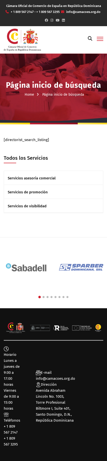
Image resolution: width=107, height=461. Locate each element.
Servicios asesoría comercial (31, 178)
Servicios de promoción (28, 192)
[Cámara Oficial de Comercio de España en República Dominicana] (22, 39)
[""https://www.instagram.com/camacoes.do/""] (52, 20)
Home (29, 94)
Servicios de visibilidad (27, 206)
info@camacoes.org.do (55, 378)
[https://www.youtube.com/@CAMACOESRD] (57, 20)
